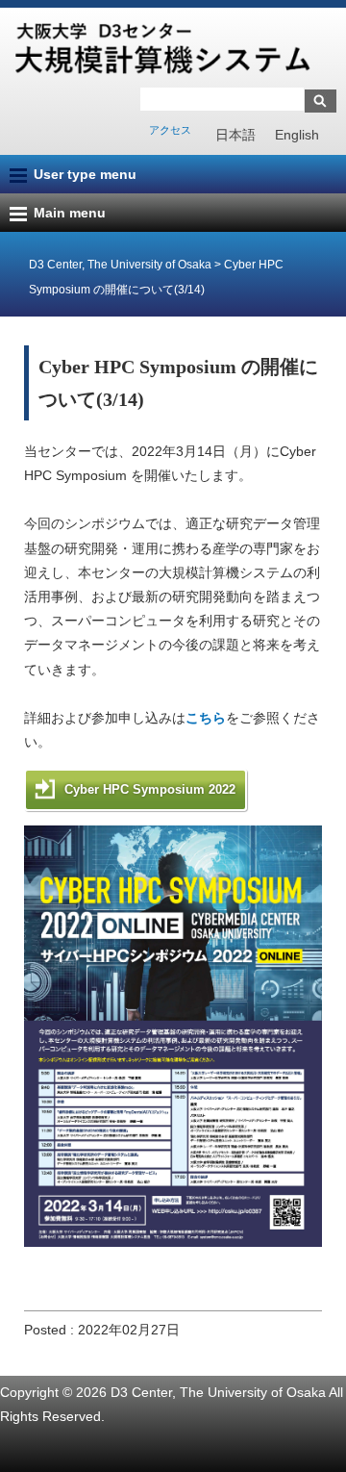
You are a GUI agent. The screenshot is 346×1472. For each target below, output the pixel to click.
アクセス (170, 130)
